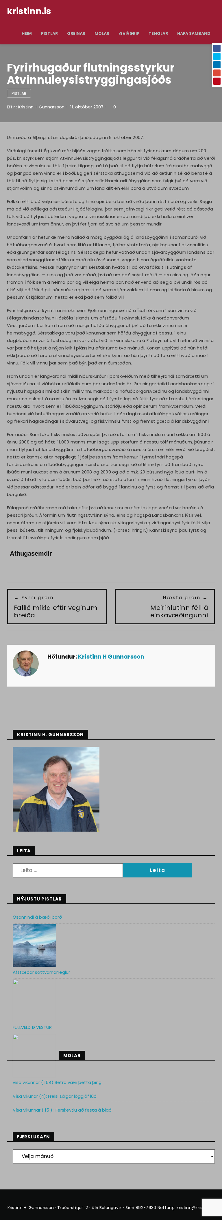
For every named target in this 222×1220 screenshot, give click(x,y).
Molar (102, 33)
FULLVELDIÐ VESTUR (32, 1027)
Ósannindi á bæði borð (37, 917)
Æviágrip (129, 33)
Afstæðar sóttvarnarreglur (41, 972)
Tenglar (158, 33)
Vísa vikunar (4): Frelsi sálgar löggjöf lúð (55, 1096)
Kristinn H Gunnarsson (41, 107)
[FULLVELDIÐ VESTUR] (34, 1055)
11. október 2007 (86, 107)
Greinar (76, 33)
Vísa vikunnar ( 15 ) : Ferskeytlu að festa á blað (62, 1110)
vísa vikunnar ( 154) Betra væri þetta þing (57, 1082)
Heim (27, 33)
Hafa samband (193, 33)
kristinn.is (29, 11)
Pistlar (49, 33)
